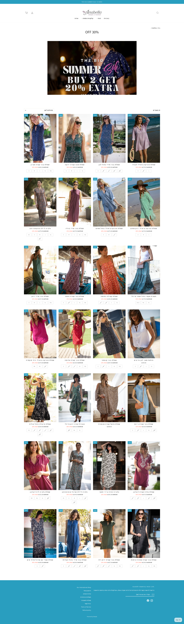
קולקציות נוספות (88, 18)
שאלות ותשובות (86, 600)
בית (159, 28)
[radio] (138, 170)
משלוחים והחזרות (85, 597)
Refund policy (87, 610)
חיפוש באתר (87, 591)
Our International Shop (84, 587)
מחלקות (154, 28)
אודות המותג (87, 594)
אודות (76, 18)
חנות (99, 18)
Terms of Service (86, 607)
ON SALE (106, 18)
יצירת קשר (88, 604)
